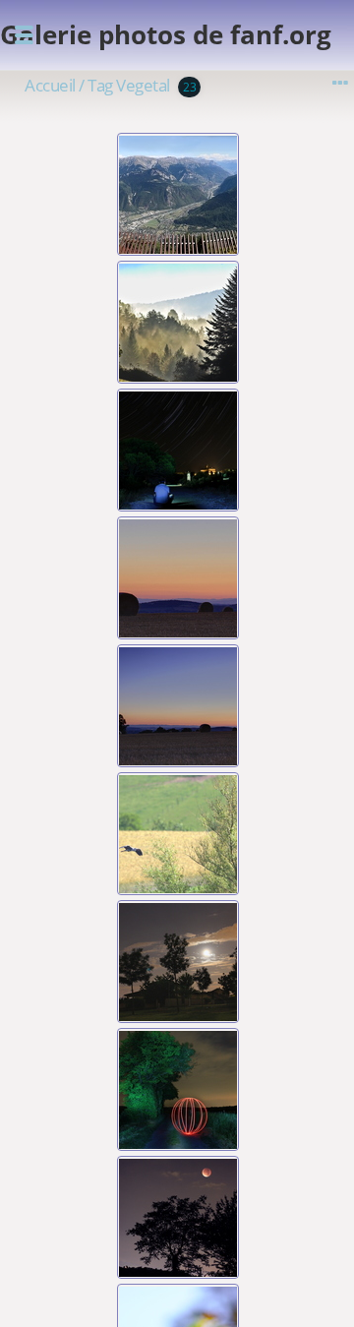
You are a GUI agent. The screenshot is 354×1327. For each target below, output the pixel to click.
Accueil (50, 85)
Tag (100, 85)
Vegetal (143, 85)
